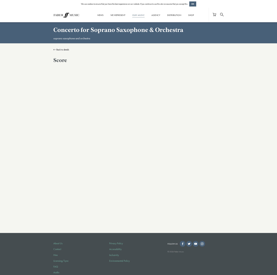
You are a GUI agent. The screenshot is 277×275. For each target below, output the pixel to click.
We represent (118, 15)
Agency (155, 15)
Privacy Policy (116, 243)
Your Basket (214, 14)
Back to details (62, 49)
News (100, 15)
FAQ (55, 266)
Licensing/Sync (61, 260)
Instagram (202, 244)
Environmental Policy (119, 260)
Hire (55, 255)
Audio (56, 272)
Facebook (183, 244)
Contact (57, 249)
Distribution (174, 15)
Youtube (196, 244)
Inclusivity (114, 255)
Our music (138, 15)
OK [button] (192, 4)
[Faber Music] (66, 15)
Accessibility (115, 249)
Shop (191, 15)
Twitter (189, 244)
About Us (57, 243)
